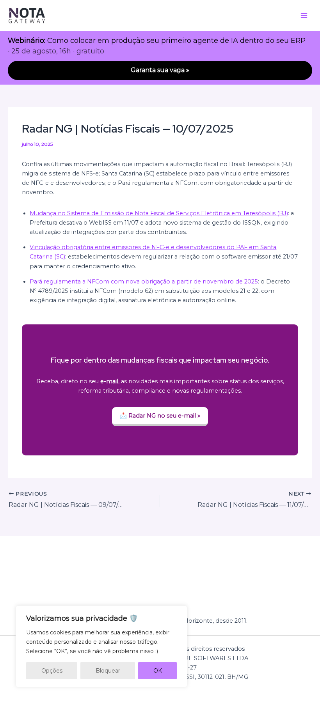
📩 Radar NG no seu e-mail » (160, 415)
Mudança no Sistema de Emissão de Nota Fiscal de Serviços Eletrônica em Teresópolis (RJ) (159, 213)
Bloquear (108, 670)
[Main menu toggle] (304, 15)
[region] (101, 646)
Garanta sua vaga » (160, 70)
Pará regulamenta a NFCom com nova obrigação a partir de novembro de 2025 (144, 281)
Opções (51, 670)
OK (157, 670)
